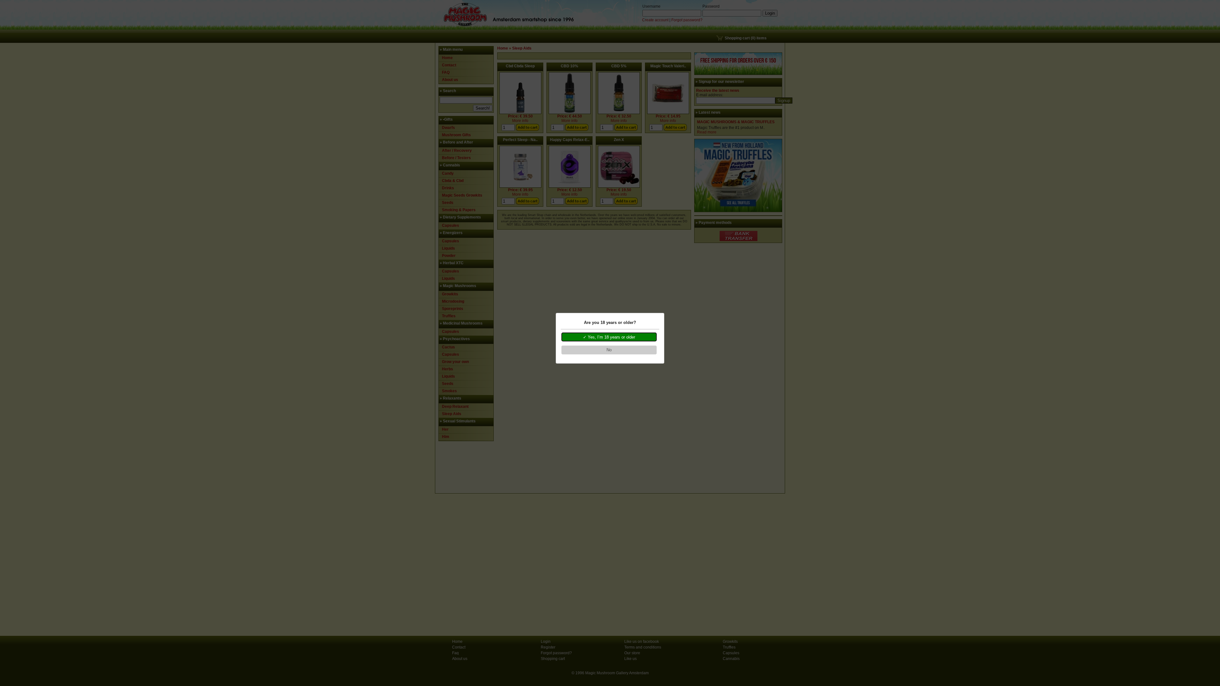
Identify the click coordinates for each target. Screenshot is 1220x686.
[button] (609, 337)
